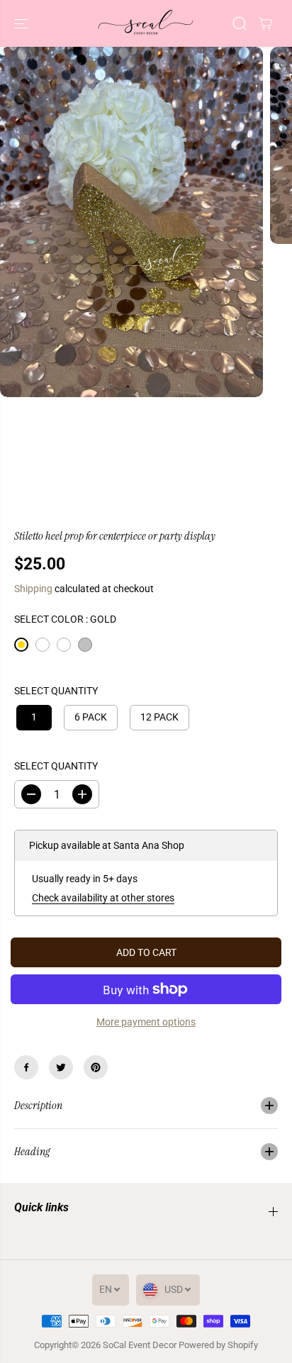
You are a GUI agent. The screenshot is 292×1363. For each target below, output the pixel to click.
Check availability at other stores (103, 897)
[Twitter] (61, 1067)
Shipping (33, 588)
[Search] (239, 23)
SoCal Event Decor (139, 1345)
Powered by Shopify (218, 1345)
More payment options (146, 1022)
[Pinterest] (96, 1067)
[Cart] (265, 23)
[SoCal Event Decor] (146, 23)
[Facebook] (26, 1067)
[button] (22, 23)
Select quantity (56, 690)
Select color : (65, 619)
